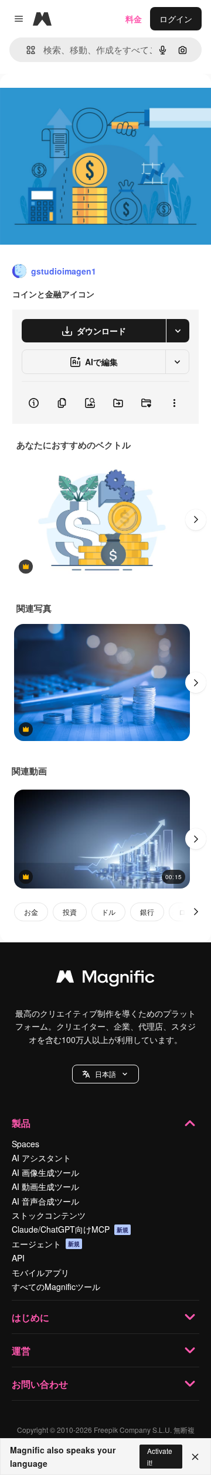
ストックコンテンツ (49, 1215)
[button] (105, 1074)
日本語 (105, 1074)
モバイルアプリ (40, 1272)
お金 (31, 912)
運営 (21, 1350)
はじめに (30, 1317)
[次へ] (195, 519)
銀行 (147, 912)
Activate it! (159, 1456)
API (18, 1258)
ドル (108, 912)
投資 (70, 912)
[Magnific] (105, 979)
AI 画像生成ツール (45, 1172)
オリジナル (81, 100)
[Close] (195, 1457)
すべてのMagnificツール (56, 1286)
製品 (21, 1123)
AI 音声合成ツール (45, 1201)
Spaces (25, 1144)
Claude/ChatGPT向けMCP (70, 1229)
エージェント (46, 1244)
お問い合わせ (40, 1384)
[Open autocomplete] (26, 50)
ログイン (175, 19)
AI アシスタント (41, 1158)
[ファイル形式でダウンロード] (177, 330)
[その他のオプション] (174, 402)
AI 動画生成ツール (45, 1186)
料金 (133, 19)
